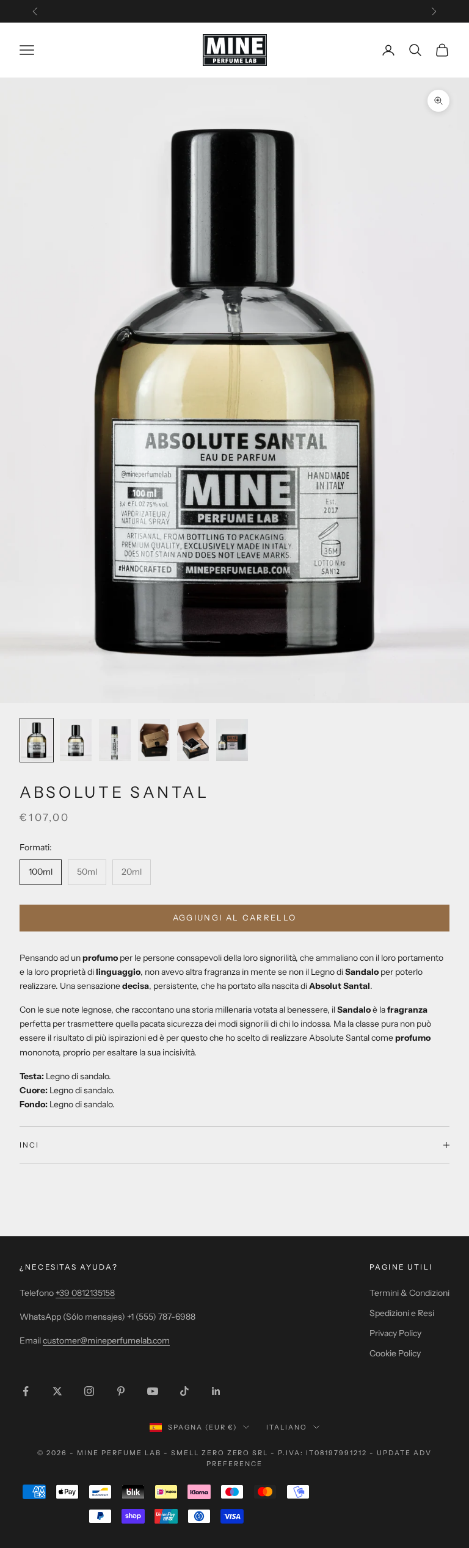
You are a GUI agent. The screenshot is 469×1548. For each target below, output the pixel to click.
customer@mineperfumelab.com (106, 1340)
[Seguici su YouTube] (153, 1391)
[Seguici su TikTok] (184, 1391)
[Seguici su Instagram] (89, 1391)
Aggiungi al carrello (235, 917)
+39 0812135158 (85, 1292)
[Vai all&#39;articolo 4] (154, 740)
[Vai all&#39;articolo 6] (232, 740)
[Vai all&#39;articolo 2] (76, 740)
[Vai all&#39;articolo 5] (193, 740)
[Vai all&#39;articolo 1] (37, 740)
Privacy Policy (395, 1333)
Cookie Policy (395, 1353)
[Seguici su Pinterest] (121, 1391)
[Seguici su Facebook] (26, 1391)
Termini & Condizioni (409, 1292)
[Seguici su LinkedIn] (216, 1391)
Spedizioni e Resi (401, 1312)
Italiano (286, 1427)
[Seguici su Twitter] (57, 1391)
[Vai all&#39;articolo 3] (115, 740)
